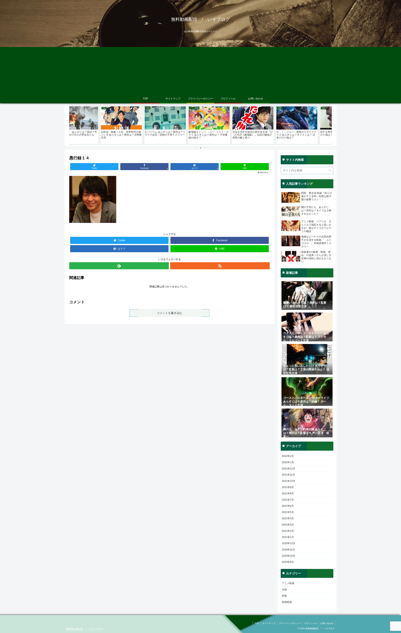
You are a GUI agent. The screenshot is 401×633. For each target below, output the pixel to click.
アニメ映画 (288, 583)
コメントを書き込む (169, 313)
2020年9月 (288, 562)
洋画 (284, 589)
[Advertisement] (200, 70)
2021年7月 (288, 499)
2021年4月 (288, 518)
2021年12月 (288, 468)
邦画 (284, 595)
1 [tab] (195, 147)
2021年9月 (288, 487)
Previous (66, 125)
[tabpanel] (91, 124)
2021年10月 (288, 481)
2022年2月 (288, 456)
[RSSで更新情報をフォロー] (220, 265)
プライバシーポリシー (290, 623)
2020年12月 (288, 543)
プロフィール (310, 623)
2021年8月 (288, 493)
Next (334, 125)
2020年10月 (288, 556)
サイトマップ (268, 623)
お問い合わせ (326, 623)
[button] (330, 170)
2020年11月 (288, 549)
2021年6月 (288, 506)
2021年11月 (288, 474)
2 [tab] (200, 147)
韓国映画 (287, 602)
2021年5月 (288, 512)
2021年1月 (288, 537)
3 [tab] (205, 147)
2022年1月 (288, 462)
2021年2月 (288, 531)
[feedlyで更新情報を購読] (119, 265)
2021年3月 (288, 524)
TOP (256, 623)
